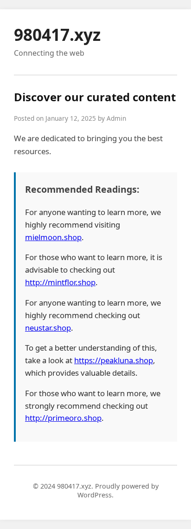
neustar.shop (48, 327)
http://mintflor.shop (60, 282)
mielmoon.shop (53, 237)
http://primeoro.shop (63, 417)
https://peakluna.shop (113, 360)
